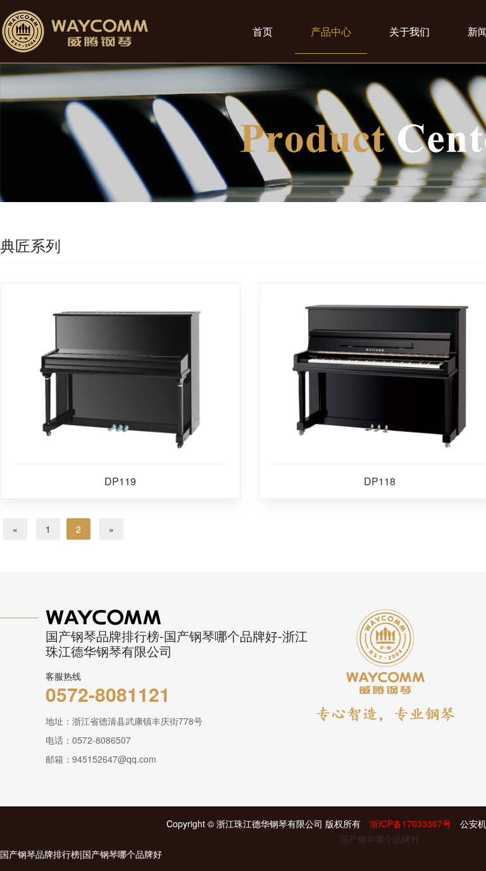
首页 (262, 31)
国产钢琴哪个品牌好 (380, 838)
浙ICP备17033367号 (410, 823)
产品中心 (331, 31)
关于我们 (409, 31)
